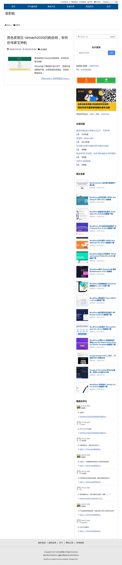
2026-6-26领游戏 (83, 161)
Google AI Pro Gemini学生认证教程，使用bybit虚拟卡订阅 (102, 371)
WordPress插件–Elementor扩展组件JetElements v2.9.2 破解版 (103, 270)
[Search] (116, 2)
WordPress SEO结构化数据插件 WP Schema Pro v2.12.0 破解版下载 (103, 227)
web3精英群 (86, 70)
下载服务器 (74, 2)
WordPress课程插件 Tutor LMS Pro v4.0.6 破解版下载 (103, 299)
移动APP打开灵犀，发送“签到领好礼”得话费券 (96, 153)
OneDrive (65, 2)
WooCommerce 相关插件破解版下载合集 (103, 184)
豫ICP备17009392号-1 (50, 555)
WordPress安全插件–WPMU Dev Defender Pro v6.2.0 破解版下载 (102, 242)
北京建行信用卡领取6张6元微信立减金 (92, 146)
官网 (92, 114)
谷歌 (111, 53)
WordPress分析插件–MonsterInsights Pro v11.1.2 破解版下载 (103, 328)
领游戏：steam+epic (85, 138)
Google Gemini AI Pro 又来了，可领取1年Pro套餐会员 (103, 357)
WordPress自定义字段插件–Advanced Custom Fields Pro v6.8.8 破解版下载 (103, 256)
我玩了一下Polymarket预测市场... (90, 449)
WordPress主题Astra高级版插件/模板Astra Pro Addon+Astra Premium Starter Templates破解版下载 (103, 342)
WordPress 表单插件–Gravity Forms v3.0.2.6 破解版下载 (103, 386)
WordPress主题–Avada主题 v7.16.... (91, 498)
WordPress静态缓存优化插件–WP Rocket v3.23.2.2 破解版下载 (102, 314)
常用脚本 (83, 2)
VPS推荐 (43, 49)
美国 (97, 114)
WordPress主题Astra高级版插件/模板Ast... (93, 416)
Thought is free (73, 559)
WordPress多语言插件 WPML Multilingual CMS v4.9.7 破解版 (103, 198)
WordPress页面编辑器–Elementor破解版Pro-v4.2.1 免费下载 (103, 285)
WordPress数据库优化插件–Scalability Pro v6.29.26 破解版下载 (102, 213)
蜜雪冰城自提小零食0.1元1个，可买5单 (93, 131)
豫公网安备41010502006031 (69, 555)
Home (9, 25)
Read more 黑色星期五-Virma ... (55, 78)
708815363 (94, 66)
